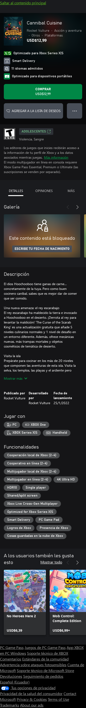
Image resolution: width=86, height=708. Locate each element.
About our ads (31, 705)
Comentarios (10, 658)
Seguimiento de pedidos (43, 676)
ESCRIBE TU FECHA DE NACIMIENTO (42, 249)
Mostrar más (13, 378)
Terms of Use (58, 699)
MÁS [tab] (71, 190)
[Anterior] (68, 207)
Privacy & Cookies (32, 699)
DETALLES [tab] (16, 190)
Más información (56, 157)
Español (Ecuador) (15, 681)
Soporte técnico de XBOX (47, 653)
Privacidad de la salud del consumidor (31, 693)
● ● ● (74, 110)
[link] (25, 602)
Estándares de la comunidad (45, 658)
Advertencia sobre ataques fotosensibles (33, 664)
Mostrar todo (51, 561)
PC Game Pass (12, 647)
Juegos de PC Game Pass (45, 647)
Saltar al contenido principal (23, 2)
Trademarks (9, 705)
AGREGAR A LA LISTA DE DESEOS (36, 110)
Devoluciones (11, 676)
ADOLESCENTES (34, 131)
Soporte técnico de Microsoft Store (45, 670)
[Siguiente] (77, 207)
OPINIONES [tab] (44, 190)
